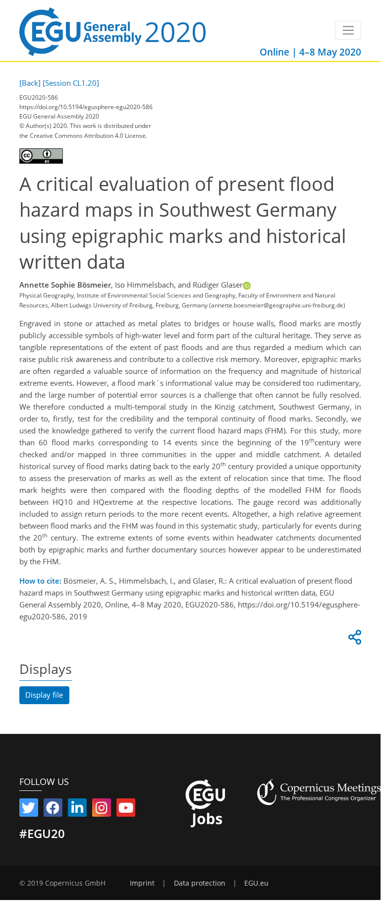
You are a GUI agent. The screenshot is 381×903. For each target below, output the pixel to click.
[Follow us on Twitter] (28, 810)
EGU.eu (256, 883)
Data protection (199, 883)
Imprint (142, 883)
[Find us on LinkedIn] (77, 810)
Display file (44, 695)
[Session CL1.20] (71, 83)
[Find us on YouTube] (125, 810)
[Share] (353, 640)
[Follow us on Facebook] (53, 810)
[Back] (30, 83)
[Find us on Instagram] (101, 810)
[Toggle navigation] (348, 30)
